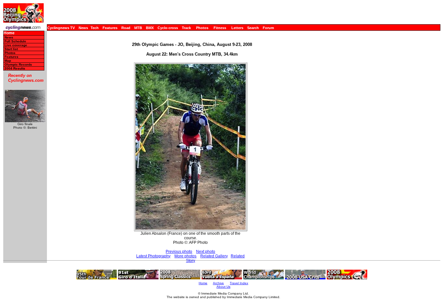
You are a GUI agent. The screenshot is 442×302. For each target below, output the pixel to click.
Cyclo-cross (168, 28)
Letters (237, 28)
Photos (202, 28)
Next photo (205, 251)
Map (8, 60)
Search (253, 28)
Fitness (220, 28)
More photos (185, 256)
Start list (11, 49)
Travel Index (239, 283)
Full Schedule (15, 41)
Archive (218, 283)
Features (110, 28)
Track (186, 28)
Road (125, 28)
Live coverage (16, 45)
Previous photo (179, 251)
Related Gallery (214, 256)
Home (9, 33)
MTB (138, 28)
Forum (268, 28)
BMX (150, 28)
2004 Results (15, 68)
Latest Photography (153, 256)
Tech (95, 28)
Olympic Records (18, 64)
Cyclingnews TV (61, 28)
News (83, 28)
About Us (223, 286)
